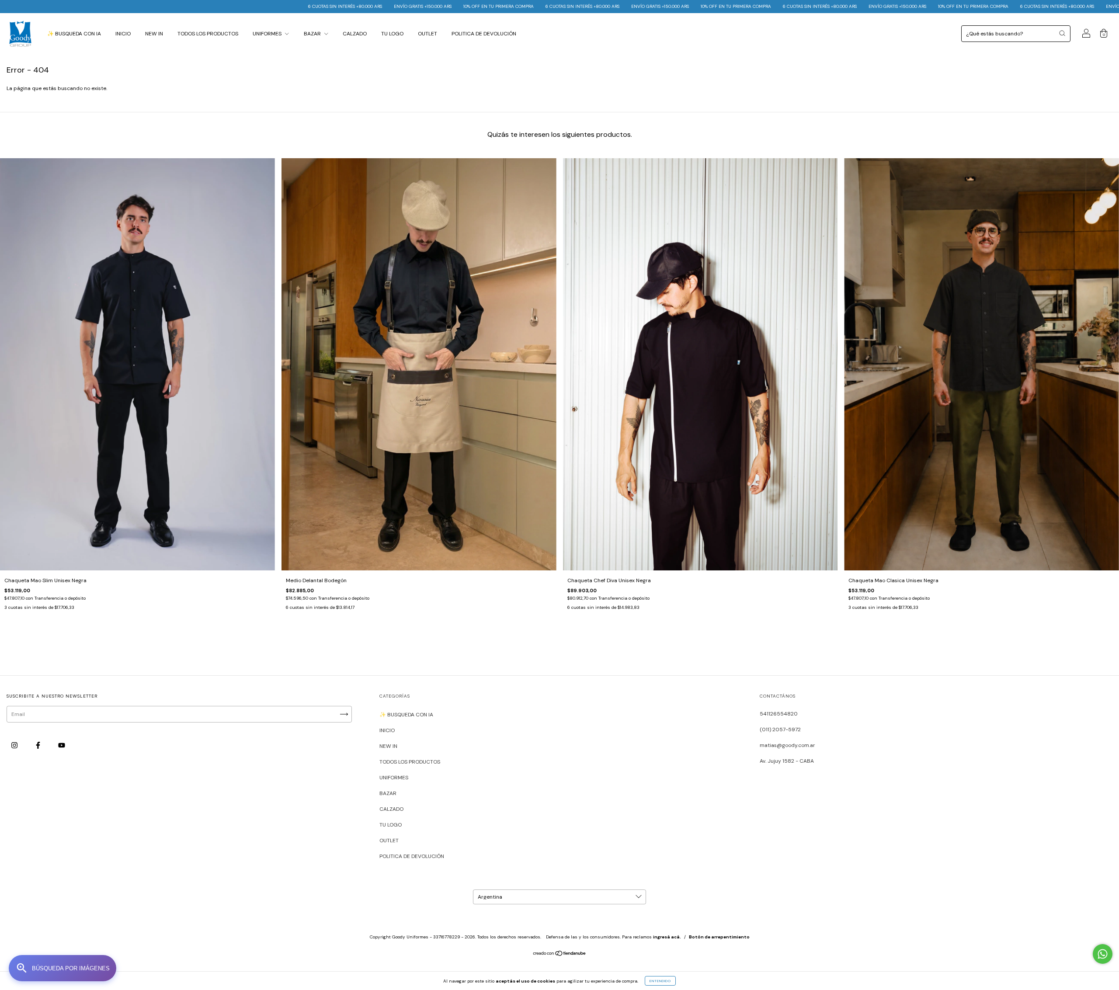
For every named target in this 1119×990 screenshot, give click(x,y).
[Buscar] (1062, 33)
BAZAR (313, 33)
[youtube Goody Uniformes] (62, 745)
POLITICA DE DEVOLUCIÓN (484, 33)
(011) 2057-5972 (780, 729)
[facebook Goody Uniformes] (38, 745)
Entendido (660, 981)
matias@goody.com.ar (787, 745)
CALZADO (355, 33)
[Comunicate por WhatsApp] (1102, 954)
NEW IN (154, 33)
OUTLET (427, 33)
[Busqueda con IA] (62, 968)
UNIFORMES (268, 33)
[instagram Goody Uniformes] (15, 745)
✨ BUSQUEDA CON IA (74, 33)
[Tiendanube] (559, 954)
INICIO (123, 33)
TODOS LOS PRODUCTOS (207, 33)
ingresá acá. (667, 937)
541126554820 (779, 713)
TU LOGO (392, 33)
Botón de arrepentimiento (719, 937)
